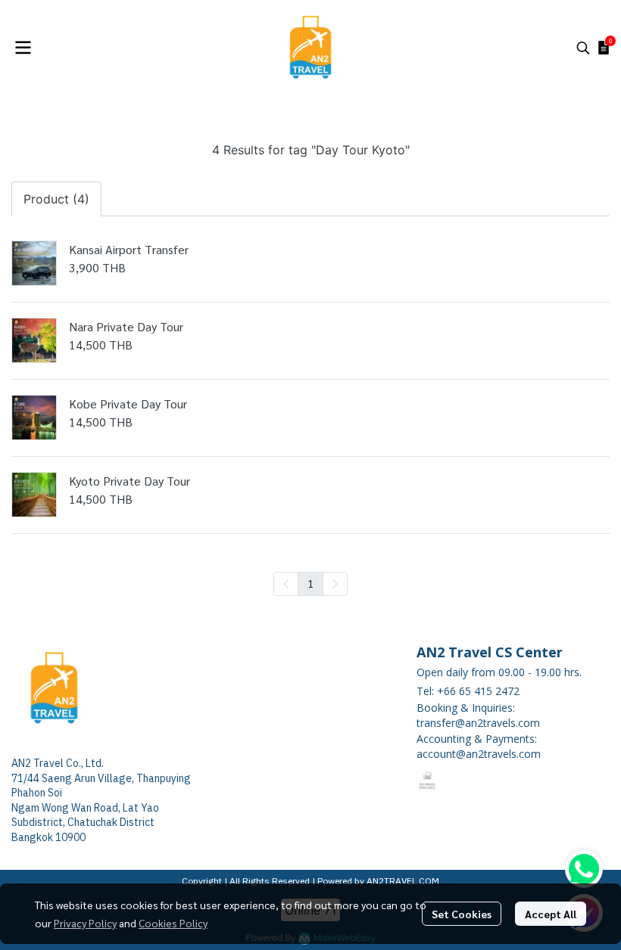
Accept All (550, 914)
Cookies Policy (173, 923)
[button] (583, 47)
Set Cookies (461, 914)
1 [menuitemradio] (310, 583)
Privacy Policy (85, 923)
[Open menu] (23, 48)
